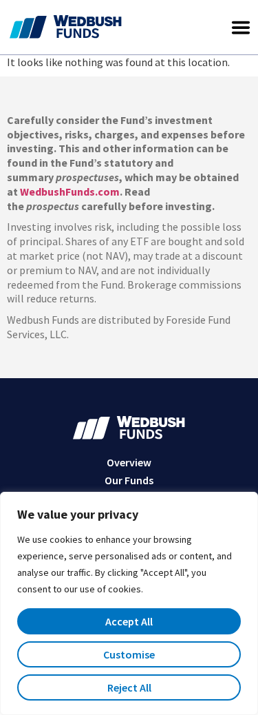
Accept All (129, 621)
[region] (129, 603)
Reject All (129, 687)
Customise (129, 654)
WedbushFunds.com (70, 191)
